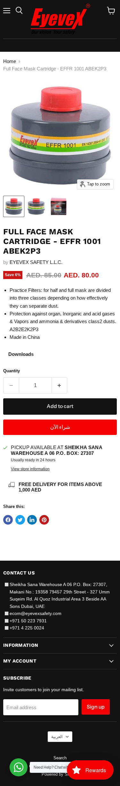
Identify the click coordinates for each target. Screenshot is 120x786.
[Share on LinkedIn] (32, 520)
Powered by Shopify (60, 774)
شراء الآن (60, 427)
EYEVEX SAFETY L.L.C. (36, 262)
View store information (30, 469)
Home (9, 61)
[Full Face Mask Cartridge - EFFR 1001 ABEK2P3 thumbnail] (14, 206)
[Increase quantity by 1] (60, 385)
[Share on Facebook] (8, 520)
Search (60, 757)
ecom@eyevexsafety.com (35, 613)
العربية (57, 736)
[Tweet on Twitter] (20, 520)
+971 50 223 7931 (28, 620)
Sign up (96, 707)
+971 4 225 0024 (27, 627)
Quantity (11, 370)
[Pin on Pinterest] (44, 520)
